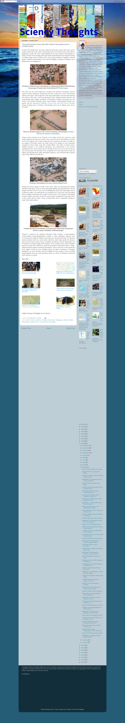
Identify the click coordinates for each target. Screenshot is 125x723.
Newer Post (26, 328)
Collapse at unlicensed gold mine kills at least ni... (91, 608)
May (83, 462)
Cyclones (38, 320)
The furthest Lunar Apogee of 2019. (92, 615)
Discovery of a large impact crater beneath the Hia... (92, 499)
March (84, 467)
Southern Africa (34, 322)
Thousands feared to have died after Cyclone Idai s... (92, 535)
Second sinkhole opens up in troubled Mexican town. (90, 622)
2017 (82, 648)
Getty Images (63, 88)
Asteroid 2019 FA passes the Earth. (92, 518)
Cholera (32, 320)
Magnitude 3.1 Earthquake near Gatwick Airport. (91, 636)
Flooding (44, 320)
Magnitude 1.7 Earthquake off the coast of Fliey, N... (91, 503)
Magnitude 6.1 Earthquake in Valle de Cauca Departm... (92, 521)
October (84, 450)
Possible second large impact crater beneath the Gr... (92, 487)
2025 (82, 429)
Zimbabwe (53, 322)
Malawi (71, 320)
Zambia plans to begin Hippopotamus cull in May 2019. (92, 630)
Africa (28, 320)
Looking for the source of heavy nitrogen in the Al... (91, 598)
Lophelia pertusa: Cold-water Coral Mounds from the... (92, 618)
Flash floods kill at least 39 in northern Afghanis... (90, 491)
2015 (82, 652)
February (85, 640)
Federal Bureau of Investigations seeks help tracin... (91, 594)
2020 (82, 441)
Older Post (71, 328)
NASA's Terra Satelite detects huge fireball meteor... (92, 527)
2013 (82, 657)
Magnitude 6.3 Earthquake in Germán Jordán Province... (90, 553)
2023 (82, 434)
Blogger (81, 709)
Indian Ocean (51, 320)
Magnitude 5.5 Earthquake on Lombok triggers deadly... (90, 541)
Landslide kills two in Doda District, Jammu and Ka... (92, 531)
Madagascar (59, 320)
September (85, 452)
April (83, 464)
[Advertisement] (91, 138)
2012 (82, 659)
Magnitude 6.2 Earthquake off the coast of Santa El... (91, 480)
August (84, 455)
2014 (82, 655)
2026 (82, 426)
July (83, 457)
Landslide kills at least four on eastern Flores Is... (90, 580)
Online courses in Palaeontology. (88, 106)
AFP (57, 88)
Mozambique (25, 322)
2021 (82, 438)
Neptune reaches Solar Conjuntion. (92, 591)
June (84, 460)
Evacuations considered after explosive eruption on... (90, 495)
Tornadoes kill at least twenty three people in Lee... (92, 602)
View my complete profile (86, 98)
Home (48, 328)
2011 (82, 662)
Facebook (46, 313)
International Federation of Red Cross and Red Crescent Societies (54, 103)
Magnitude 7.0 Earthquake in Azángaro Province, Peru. (90, 612)
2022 (82, 436)
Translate (92, 173)
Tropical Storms (44, 322)
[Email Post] (45, 318)
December (85, 445)
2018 (82, 645)
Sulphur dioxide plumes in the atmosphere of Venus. (90, 507)
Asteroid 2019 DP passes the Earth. (92, 633)
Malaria (66, 320)
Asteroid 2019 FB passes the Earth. (92, 538)
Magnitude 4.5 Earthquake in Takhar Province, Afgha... (92, 572)
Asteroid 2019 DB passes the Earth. (92, 605)
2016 (82, 650)
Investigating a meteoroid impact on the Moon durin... (92, 564)
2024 (82, 431)
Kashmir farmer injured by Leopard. (92, 469)
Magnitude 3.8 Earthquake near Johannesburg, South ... (91, 587)
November (85, 448)
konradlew (68, 709)
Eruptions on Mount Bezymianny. (91, 524)
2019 (82, 443)
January (84, 642)
